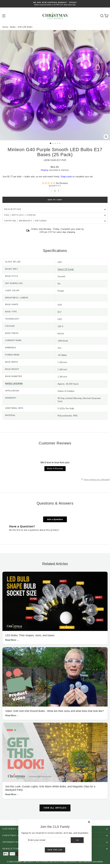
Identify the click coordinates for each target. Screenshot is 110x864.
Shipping (44, 170)
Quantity (55, 186)
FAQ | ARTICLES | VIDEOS (20, 215)
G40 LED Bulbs (25, 27)
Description (12, 209)
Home (5, 27)
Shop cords (66, 176)
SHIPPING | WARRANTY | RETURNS (25, 221)
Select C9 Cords (66, 269)
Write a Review (55, 468)
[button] (49, 183)
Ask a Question (55, 519)
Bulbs (13, 27)
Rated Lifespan (14, 383)
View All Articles (55, 808)
